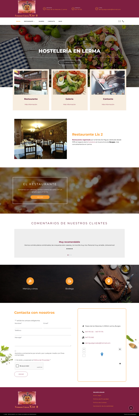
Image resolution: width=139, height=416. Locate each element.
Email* (45, 323)
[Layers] (120, 349)
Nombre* (18, 323)
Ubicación (109, 288)
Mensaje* (18, 337)
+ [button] (84, 349)
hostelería (91, 142)
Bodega (69, 288)
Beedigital (133, 414)
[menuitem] (18, 21)
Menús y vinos (30, 288)
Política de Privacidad (41, 360)
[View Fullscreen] (84, 355)
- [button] (84, 351)
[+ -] (102, 356)
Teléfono (18, 330)
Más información (31, 104)
